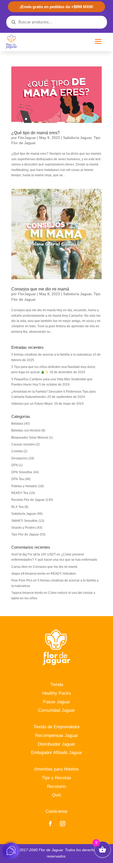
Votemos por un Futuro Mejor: (32, 403)
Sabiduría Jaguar (77, 138)
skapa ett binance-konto (28, 573)
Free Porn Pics (21, 580)
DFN (14, 465)
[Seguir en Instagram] (62, 823)
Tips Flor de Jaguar (25, 534)
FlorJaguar (27, 138)
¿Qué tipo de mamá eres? (35, 133)
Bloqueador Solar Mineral (29, 437)
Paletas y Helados (24, 486)
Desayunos (19, 458)
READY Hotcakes (63, 573)
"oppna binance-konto (27, 593)
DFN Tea (17, 479)
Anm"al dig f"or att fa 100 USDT (33, 554)
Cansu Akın (19, 567)
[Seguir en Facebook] (50, 824)
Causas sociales (23, 444)
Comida (17, 451)
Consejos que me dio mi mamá (40, 289)
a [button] (98, 42)
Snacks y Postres (23, 527)
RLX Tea (17, 507)
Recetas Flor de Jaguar (28, 500)
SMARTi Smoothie (24, 521)
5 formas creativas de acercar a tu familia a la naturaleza (51, 354)
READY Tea (19, 493)
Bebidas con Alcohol (25, 430)
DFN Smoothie (21, 472)
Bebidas (17, 423)
